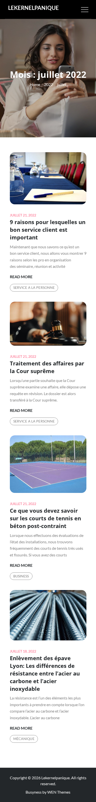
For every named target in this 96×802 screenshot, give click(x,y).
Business (21, 576)
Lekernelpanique (33, 7)
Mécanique (23, 739)
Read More (21, 277)
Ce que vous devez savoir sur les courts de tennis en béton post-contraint (45, 518)
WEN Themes (58, 792)
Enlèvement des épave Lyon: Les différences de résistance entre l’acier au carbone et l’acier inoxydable (45, 673)
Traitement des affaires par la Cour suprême (47, 367)
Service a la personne (34, 287)
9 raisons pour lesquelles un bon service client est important (47, 229)
